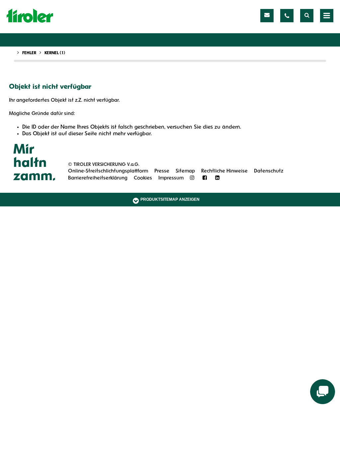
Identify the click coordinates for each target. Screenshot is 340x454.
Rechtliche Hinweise (224, 171)
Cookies (143, 178)
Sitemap (185, 171)
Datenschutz (268, 171)
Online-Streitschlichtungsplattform (108, 171)
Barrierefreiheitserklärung (98, 178)
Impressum (171, 178)
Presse (161, 171)
